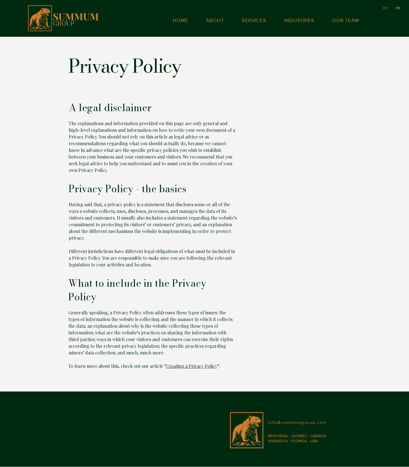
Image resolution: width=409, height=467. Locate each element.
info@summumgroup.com (297, 422)
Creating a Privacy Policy (191, 366)
